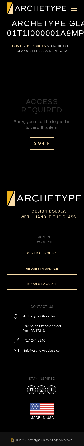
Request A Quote (42, 283)
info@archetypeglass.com (43, 350)
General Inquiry (42, 253)
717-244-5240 (34, 340)
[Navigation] (74, 9)
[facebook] (51, 389)
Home (17, 46)
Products (36, 46)
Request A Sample (42, 268)
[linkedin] (31, 389)
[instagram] (41, 389)
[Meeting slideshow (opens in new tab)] (12, 440)
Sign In (42, 143)
